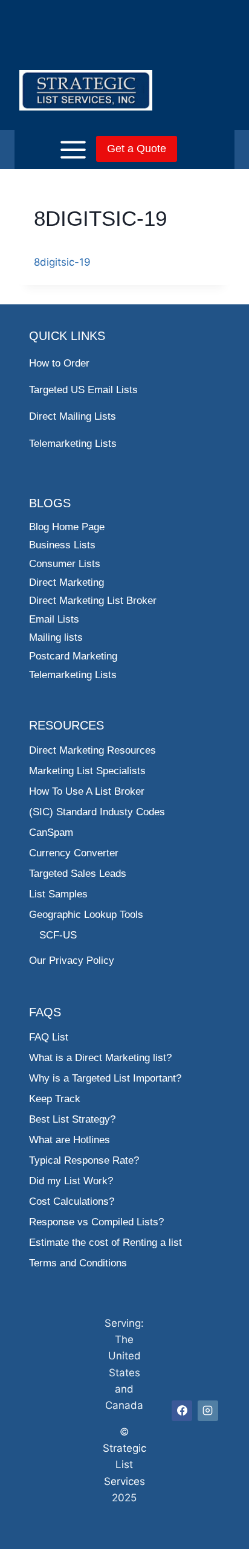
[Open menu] (54, 149)
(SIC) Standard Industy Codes (97, 812)
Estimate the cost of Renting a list (105, 1242)
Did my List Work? (71, 1181)
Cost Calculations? (71, 1201)
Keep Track (54, 1099)
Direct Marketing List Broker (93, 600)
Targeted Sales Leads (77, 873)
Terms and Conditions (78, 1263)
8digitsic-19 (62, 262)
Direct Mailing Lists (72, 416)
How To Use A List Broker (86, 791)
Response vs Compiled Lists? (96, 1222)
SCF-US (58, 935)
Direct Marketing (66, 582)
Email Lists (54, 619)
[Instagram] (208, 1410)
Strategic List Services (124, 1464)
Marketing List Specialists (87, 771)
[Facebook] (182, 1410)
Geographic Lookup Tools (86, 914)
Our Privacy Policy (71, 960)
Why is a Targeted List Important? (105, 1078)
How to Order (59, 363)
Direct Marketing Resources (92, 750)
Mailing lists (56, 637)
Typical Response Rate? (84, 1160)
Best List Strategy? (72, 1119)
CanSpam (51, 832)
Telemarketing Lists (73, 443)
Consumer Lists (64, 563)
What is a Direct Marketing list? (100, 1057)
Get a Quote (136, 149)
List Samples (58, 894)
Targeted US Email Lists (83, 390)
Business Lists (62, 545)
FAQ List (48, 1037)
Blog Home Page (67, 527)
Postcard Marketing (73, 656)
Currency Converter (73, 853)
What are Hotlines (69, 1140)
